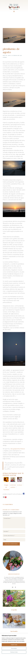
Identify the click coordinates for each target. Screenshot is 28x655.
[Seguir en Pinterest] (15, 587)
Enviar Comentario (11, 544)
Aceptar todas (14, 644)
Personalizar (14, 648)
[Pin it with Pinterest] (5, 497)
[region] (14, 644)
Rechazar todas (14, 652)
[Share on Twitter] (3, 497)
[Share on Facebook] (24, 493)
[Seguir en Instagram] (12, 587)
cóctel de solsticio (13, 486)
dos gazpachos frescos (18, 449)
